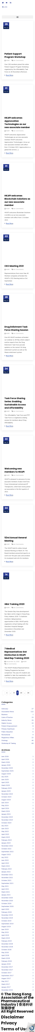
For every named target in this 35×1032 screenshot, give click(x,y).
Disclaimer (12, 1017)
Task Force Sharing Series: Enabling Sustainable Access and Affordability (15, 403)
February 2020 (6, 912)
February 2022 (6, 869)
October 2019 (6, 921)
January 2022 (6, 872)
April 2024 (5, 808)
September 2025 (7, 771)
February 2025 (6, 788)
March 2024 (5, 811)
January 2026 (6, 765)
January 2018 (6, 964)
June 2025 (5, 780)
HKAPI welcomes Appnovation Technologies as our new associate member (17, 122)
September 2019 (7, 924)
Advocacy (4, 709)
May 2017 (5, 981)
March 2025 (5, 785)
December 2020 (7, 898)
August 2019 (6, 927)
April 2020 (5, 909)
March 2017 (5, 984)
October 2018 (6, 950)
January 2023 (6, 843)
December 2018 (7, 944)
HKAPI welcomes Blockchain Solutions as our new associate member (17, 200)
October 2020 (6, 903)
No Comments (19, 60)
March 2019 (5, 938)
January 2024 (6, 814)
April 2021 (5, 889)
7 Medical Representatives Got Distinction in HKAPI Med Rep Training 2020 (16, 653)
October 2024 (6, 797)
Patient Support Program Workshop (14, 55)
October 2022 (6, 849)
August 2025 (6, 774)
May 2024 (5, 805)
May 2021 (5, 886)
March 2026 (5, 762)
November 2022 (7, 846)
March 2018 (5, 958)
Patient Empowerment (9, 726)
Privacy (9, 1023)
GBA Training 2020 (14, 604)
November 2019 (7, 918)
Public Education (7, 732)
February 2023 (6, 840)
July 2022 (4, 857)
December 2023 (7, 817)
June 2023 (5, 829)
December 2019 (7, 915)
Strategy (4, 740)
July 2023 (4, 826)
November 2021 (7, 878)
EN (6, 7)
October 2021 (6, 880)
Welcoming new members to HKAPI (14, 470)
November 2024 (7, 794)
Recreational (5, 735)
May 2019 (5, 932)
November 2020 (7, 901)
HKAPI (8, 60)
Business (4, 714)
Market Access (6, 723)
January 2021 (6, 895)
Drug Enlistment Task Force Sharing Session (16, 328)
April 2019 (5, 935)
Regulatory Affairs (7, 738)
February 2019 (6, 941)
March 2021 (5, 892)
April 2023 (5, 834)
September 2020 (7, 906)
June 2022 (5, 860)
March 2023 (5, 837)
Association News (7, 712)
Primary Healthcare (8, 729)
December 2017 (7, 967)
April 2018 (5, 955)
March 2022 (5, 866)
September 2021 (7, 883)
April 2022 (5, 863)
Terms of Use (14, 1029)
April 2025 (5, 782)
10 (21, 693)
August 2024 (6, 800)
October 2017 (6, 973)
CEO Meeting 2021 (14, 266)
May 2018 (5, 952)
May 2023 (5, 831)
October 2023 (6, 823)
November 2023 (7, 820)
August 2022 (6, 854)
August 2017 (6, 978)
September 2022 (7, 852)
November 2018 (7, 947)
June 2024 (5, 803)
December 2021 (7, 875)
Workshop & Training (8, 743)
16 (28, 693)
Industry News (6, 720)
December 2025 (7, 768)
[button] (17, 17)
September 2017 (7, 976)
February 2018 (6, 961)
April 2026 (5, 759)
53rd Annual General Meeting (15, 539)
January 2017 (6, 987)
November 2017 (7, 970)
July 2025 (4, 777)
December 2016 (7, 990)
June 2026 (5, 756)
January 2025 (6, 791)
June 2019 (5, 929)
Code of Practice (7, 717)
